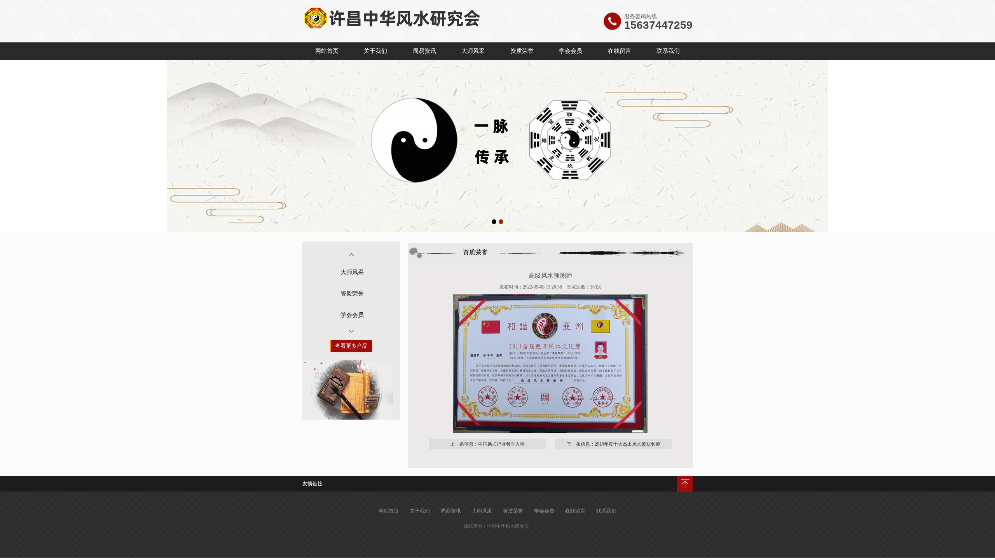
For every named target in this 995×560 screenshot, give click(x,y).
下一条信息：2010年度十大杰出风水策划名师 (613, 444)
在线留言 (619, 51)
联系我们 (668, 51)
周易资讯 (424, 51)
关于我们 (375, 51)
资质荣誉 (522, 51)
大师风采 (473, 51)
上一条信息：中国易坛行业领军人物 (487, 444)
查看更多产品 (351, 346)
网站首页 (327, 51)
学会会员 (570, 51)
